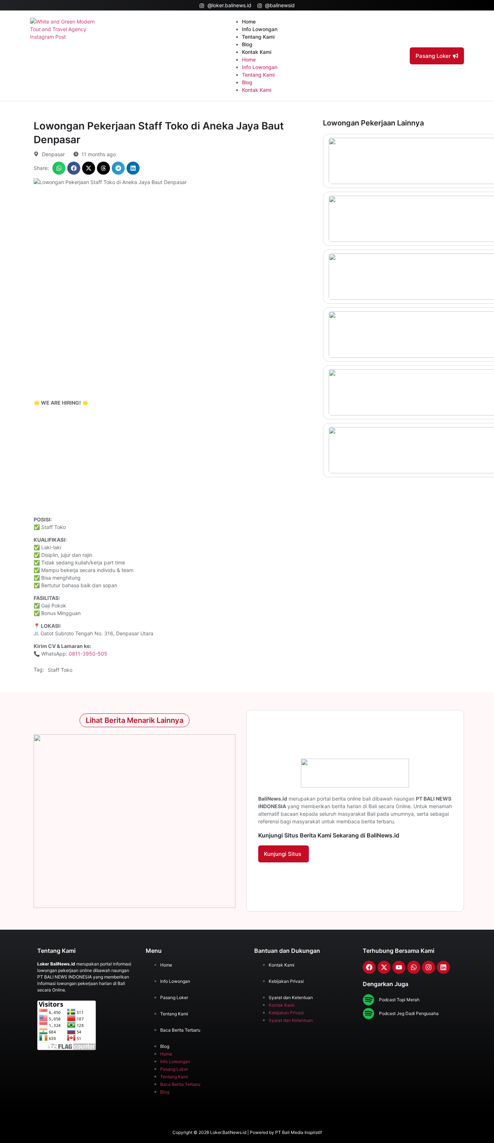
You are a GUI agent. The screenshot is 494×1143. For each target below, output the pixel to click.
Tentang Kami (258, 37)
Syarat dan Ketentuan (291, 997)
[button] (58, 168)
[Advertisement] (175, 462)
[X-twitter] (384, 967)
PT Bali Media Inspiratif (298, 1132)
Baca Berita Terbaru (180, 1030)
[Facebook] (369, 967)
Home (249, 21)
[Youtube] (398, 967)
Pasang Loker (174, 997)
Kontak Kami (256, 52)
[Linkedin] (443, 967)
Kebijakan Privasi (286, 981)
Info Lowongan (259, 29)
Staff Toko (60, 670)
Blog (247, 44)
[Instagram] (428, 967)
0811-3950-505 (88, 654)
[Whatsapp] (413, 967)
